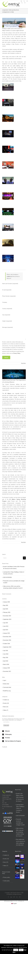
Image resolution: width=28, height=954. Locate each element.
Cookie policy (6, 880)
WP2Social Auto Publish (8, 901)
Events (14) (6, 703)
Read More (23, 363)
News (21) (5, 706)
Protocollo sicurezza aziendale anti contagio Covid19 (20, 821)
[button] (14, 731)
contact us (9, 276)
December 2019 (7, 615)
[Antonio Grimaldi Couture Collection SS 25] (22, 860)
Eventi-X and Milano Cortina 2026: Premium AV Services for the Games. (20, 797)
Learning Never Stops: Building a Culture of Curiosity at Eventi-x (20, 808)
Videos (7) (5, 710)
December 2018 (7, 636)
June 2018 (5, 654)
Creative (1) (6, 699)
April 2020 (5, 609)
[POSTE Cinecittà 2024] (22, 868)
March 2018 (6, 664)
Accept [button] (15, 949)
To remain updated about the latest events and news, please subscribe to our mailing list (13, 719)
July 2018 (5, 650)
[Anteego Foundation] (22, 856)
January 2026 (6, 602)
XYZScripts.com (21, 901)
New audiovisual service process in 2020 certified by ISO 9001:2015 (20, 842)
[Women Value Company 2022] (22, 876)
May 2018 (5, 657)
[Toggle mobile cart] (19, 3)
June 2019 (5, 626)
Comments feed (7, 687)
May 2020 (5, 605)
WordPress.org (7, 690)
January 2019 (6, 633)
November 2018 (7, 640)
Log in (4, 680)
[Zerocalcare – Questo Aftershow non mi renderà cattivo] (17, 871)
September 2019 (7, 619)
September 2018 (7, 647)
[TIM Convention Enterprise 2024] (17, 868)
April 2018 (5, 661)
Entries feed (6, 683)
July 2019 (5, 622)
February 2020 (6, 612)
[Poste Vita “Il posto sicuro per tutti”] (22, 865)
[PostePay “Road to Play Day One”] (17, 865)
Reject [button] (21, 949)
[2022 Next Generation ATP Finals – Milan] (17, 876)
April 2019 (5, 629)
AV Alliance (8, 393)
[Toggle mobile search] (22, 3)
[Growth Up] (17, 861)
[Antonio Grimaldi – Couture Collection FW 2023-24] (22, 871)
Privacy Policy (16, 353)
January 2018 (6, 668)
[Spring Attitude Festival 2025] (17, 856)
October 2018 (6, 643)
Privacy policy (6, 877)
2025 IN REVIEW (7, 577)
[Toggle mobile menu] (25, 3)
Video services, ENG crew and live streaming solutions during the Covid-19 (20, 832)
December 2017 (7, 671)
